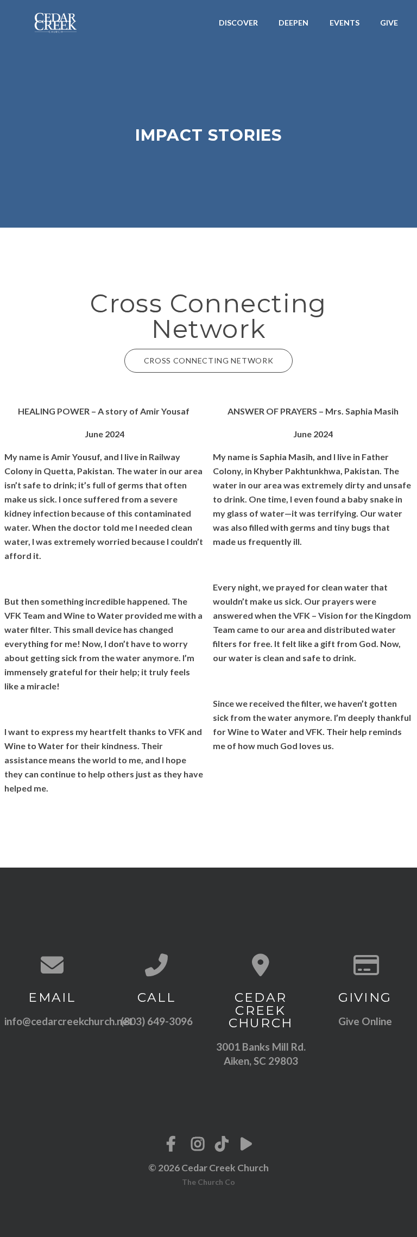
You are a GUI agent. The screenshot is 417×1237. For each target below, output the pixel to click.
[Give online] (365, 964)
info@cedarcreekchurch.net (68, 1021)
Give (389, 22)
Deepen (293, 22)
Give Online (365, 1021)
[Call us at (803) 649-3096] (156, 964)
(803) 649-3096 (157, 1021)
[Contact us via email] (52, 964)
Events (344, 22)
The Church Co (208, 1181)
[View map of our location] (260, 964)
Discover (238, 22)
